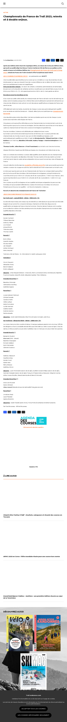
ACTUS (5, 12)
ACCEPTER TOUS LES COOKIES (33, 709)
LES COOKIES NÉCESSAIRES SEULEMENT (33, 715)
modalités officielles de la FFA (35, 165)
